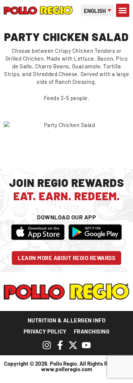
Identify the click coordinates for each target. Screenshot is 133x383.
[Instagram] (46, 345)
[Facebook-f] (60, 345)
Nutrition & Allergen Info (67, 320)
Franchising (92, 331)
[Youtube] (86, 345)
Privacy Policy (45, 331)
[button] (122, 10)
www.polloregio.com (66, 369)
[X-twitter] (73, 345)
